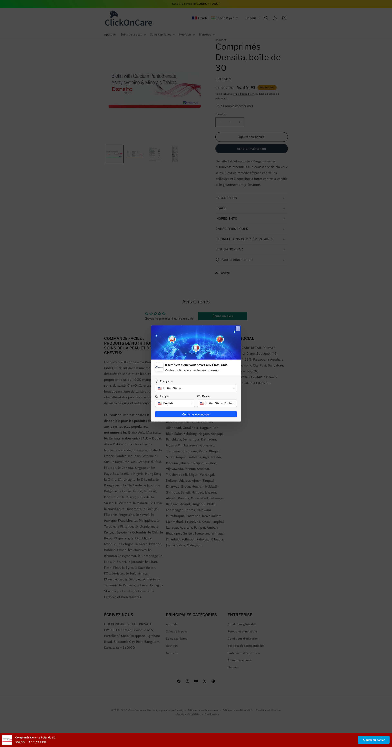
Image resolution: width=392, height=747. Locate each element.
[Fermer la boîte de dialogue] (238, 328)
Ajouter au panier (374, 739)
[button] (196, 388)
